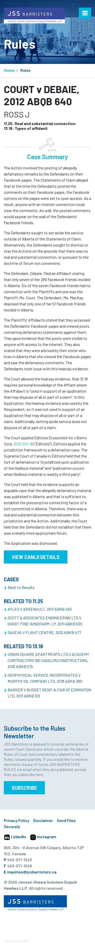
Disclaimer (43, 820)
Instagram (46, 836)
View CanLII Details (36, 557)
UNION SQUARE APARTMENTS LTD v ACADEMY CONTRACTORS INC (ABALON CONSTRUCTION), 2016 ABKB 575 (48, 660)
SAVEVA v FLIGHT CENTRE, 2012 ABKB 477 (44, 632)
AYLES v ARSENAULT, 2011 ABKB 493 (40, 609)
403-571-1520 (19, 859)
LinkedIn (18, 836)
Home (9, 70)
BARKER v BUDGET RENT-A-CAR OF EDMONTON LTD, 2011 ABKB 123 (49, 692)
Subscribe (24, 788)
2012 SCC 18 (23, 443)
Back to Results (21, 587)
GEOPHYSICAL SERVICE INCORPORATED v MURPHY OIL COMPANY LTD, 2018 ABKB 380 (45, 678)
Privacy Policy (16, 820)
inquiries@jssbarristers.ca (31, 871)
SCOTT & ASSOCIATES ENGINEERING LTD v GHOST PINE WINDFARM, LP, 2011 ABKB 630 (45, 620)
